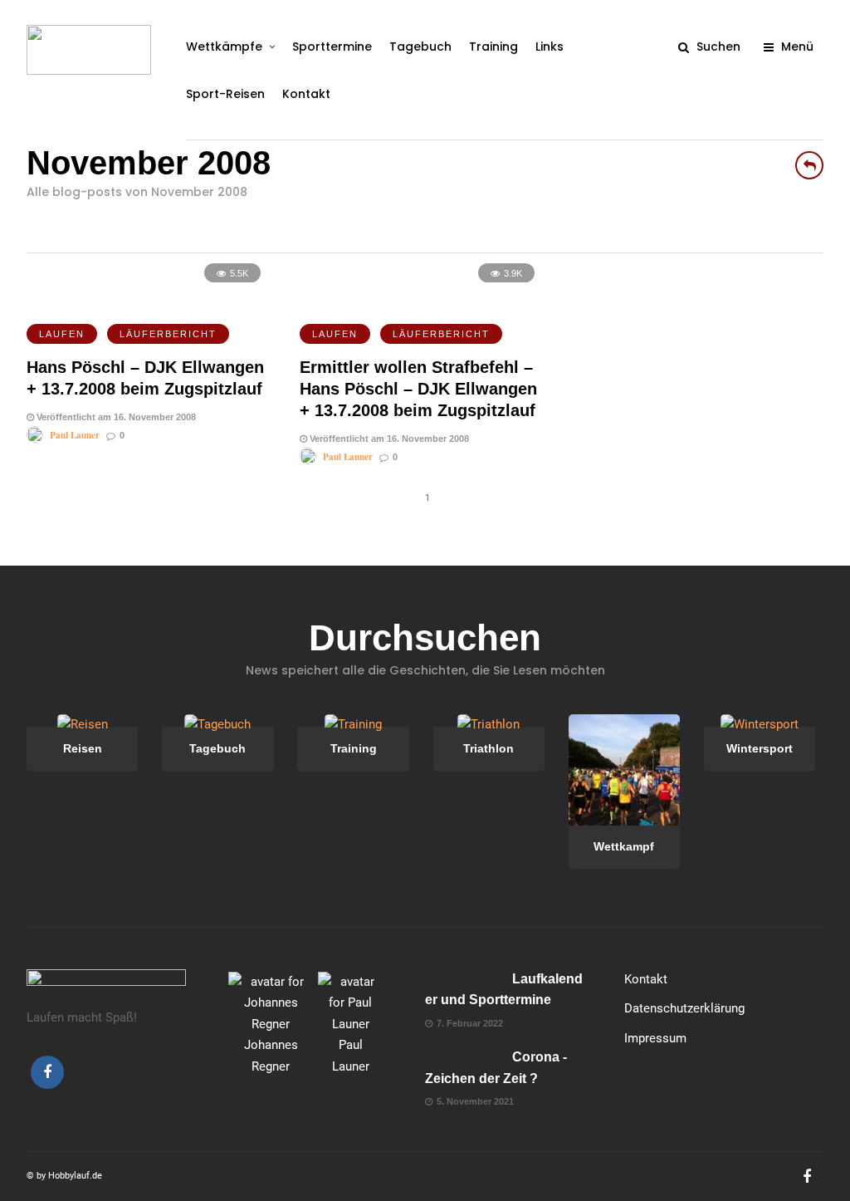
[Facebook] (47, 1072)
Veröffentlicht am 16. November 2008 (115, 417)
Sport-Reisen (225, 94)
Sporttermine (332, 46)
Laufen (62, 334)
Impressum (655, 1038)
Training (493, 46)
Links (549, 46)
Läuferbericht (168, 334)
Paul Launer (75, 435)
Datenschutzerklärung (684, 1008)
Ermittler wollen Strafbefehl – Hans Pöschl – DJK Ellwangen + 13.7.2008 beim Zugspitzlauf (418, 388)
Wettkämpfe (224, 46)
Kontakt (306, 94)
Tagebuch (420, 46)
